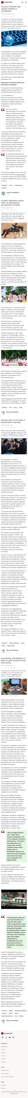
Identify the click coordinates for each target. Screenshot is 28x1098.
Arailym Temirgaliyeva (12, 192)
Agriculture (4, 1013)
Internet (11, 185)
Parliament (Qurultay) (14, 643)
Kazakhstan (4, 185)
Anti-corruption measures (7, 1076)
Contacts (3, 1088)
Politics (3, 1049)
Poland (20, 407)
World (2, 1059)
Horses (15, 407)
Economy (21, 1016)
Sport (10, 407)
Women (3, 645)
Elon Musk (4, 188)
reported (16, 609)
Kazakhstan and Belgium (20, 1010)
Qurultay (13, 432)
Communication (18, 185)
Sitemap (3, 1085)
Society (22, 643)
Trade (16, 1016)
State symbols (4, 1073)
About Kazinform (5, 1070)
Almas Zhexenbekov (12, 412)
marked (20, 1004)
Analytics (3, 1055)
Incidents (3, 1062)
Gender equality (10, 645)
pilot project (21, 174)
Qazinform (21, 218)
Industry (11, 1013)
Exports (16, 1013)
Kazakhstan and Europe (7, 1016)
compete (15, 401)
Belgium (11, 1010)
